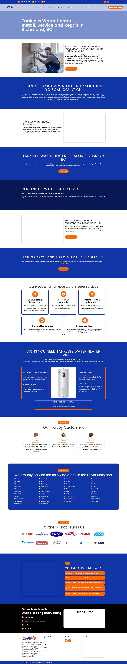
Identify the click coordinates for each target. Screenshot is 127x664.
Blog (78, 7)
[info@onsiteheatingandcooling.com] (23, 621)
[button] (104, 444)
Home (37, 7)
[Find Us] (42, 2)
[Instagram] (108, 2)
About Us (83, 7)
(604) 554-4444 (26, 2)
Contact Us (47, 651)
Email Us (37, 2)
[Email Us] (33, 2)
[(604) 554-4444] (19, 2)
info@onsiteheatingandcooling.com (35, 621)
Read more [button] (36, 451)
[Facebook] (105, 2)
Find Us (46, 2)
